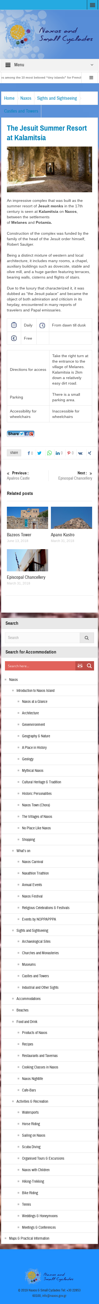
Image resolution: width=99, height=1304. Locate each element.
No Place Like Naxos (36, 828)
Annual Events (32, 884)
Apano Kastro (63, 535)
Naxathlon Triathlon (35, 873)
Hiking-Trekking (33, 1181)
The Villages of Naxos (37, 816)
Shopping (28, 839)
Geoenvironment (33, 724)
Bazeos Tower (19, 535)
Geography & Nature (36, 736)
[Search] (87, 637)
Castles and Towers (21, 111)
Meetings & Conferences (39, 1227)
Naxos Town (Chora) (36, 805)
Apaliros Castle (18, 476)
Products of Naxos (34, 1032)
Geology (28, 759)
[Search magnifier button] (89, 665)
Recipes (27, 1044)
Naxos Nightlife (32, 1078)
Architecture (30, 713)
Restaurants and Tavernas (40, 1055)
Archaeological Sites (36, 941)
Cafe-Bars (29, 1090)
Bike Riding (30, 1193)
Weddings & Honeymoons (40, 1216)
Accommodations (28, 998)
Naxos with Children (36, 1170)
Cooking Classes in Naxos (40, 1067)
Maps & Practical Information (29, 1238)
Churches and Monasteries (40, 953)
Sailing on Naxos (33, 1135)
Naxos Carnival (32, 861)
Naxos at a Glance (34, 701)
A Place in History (34, 747)
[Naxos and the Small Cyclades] (49, 34)
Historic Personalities (37, 793)
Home (9, 98)
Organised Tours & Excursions (43, 1158)
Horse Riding (31, 1124)
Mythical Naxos (32, 770)
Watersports (30, 1112)
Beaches (22, 1010)
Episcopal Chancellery (75, 476)
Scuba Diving (31, 1147)
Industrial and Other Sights (40, 987)
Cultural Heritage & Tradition (41, 782)
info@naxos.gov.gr (54, 1296)
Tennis (26, 1204)
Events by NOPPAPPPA (39, 919)
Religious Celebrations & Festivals (46, 907)
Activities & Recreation (32, 1101)
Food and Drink (26, 1021)
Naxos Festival (32, 896)
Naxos (25, 98)
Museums (29, 964)
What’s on (23, 851)
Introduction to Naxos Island (35, 690)
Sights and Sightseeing (57, 98)
